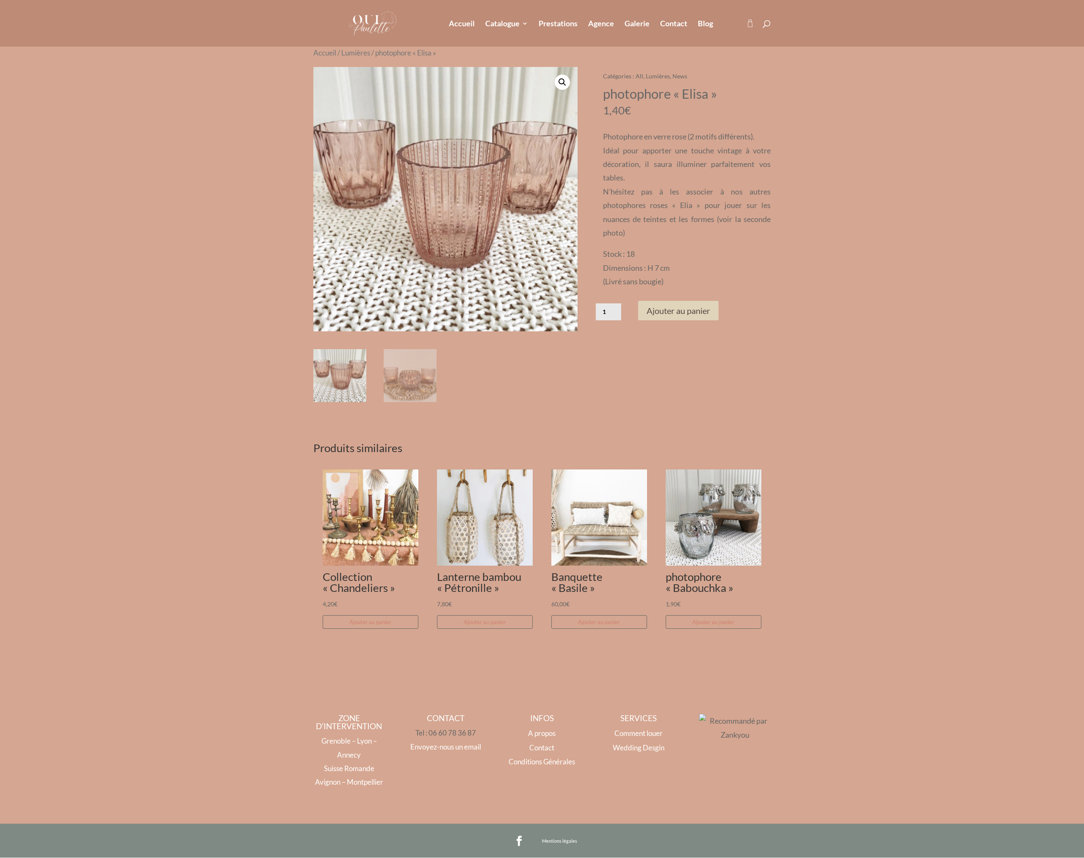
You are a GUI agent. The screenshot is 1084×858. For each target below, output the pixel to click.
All (639, 76)
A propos (542, 733)
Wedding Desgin (638, 747)
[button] (562, 82)
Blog (705, 24)
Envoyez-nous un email (445, 746)
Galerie (637, 24)
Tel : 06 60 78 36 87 (445, 732)
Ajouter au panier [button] (370, 622)
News (679, 76)
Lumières (355, 53)
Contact (673, 24)
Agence (601, 24)
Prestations (558, 24)
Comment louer (638, 733)
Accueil (462, 24)
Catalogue (502, 24)
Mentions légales (559, 841)
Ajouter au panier (678, 310)
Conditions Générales (542, 761)
